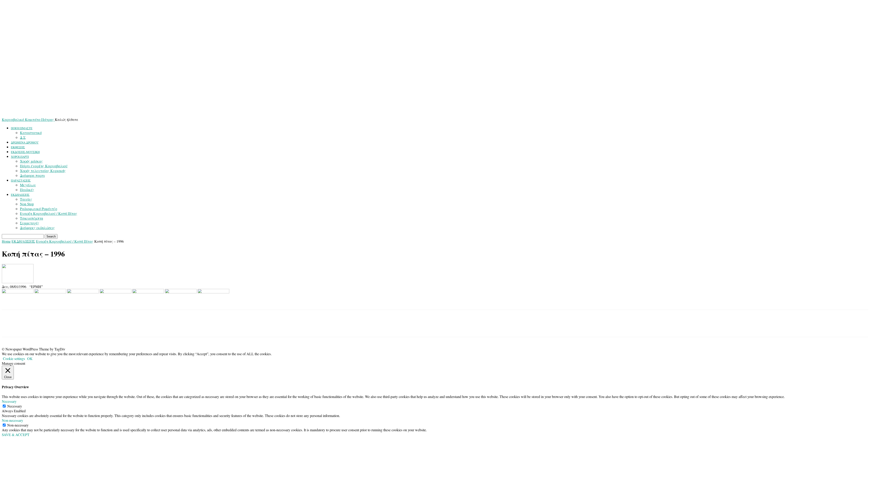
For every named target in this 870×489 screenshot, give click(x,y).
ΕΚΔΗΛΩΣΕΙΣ (20, 195)
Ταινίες (26, 199)
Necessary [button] (9, 401)
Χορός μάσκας (31, 161)
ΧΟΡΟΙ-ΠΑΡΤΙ (20, 157)
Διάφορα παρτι (32, 175)
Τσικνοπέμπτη (31, 218)
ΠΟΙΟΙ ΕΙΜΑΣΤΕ (21, 128)
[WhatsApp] (25, 327)
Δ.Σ (23, 137)
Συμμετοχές (29, 223)
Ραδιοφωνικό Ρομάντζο (38, 208)
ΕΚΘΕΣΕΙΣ (18, 147)
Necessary (14, 406)
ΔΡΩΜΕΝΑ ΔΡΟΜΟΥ (25, 142)
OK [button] (30, 358)
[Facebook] (9, 327)
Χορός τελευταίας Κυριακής (43, 170)
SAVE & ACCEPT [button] (15, 434)
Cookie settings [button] (14, 358)
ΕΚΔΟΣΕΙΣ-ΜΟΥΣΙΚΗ (25, 152)
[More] (42, 327)
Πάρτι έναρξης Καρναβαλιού (44, 165)
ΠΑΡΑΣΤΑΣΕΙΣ (21, 180)
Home (6, 241)
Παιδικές (27, 189)
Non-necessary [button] (12, 420)
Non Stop (27, 203)
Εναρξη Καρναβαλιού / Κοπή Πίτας (48, 213)
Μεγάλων (28, 184)
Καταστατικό (31, 132)
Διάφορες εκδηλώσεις (37, 227)
